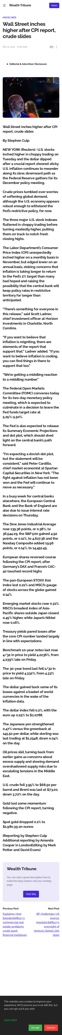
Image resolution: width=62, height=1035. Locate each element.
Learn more (10, 1019)
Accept (35, 1027)
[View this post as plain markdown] (51, 47)
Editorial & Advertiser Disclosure (28, 64)
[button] (4, 5)
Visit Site (31, 894)
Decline (51, 1027)
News (54, 5)
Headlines (10, 17)
